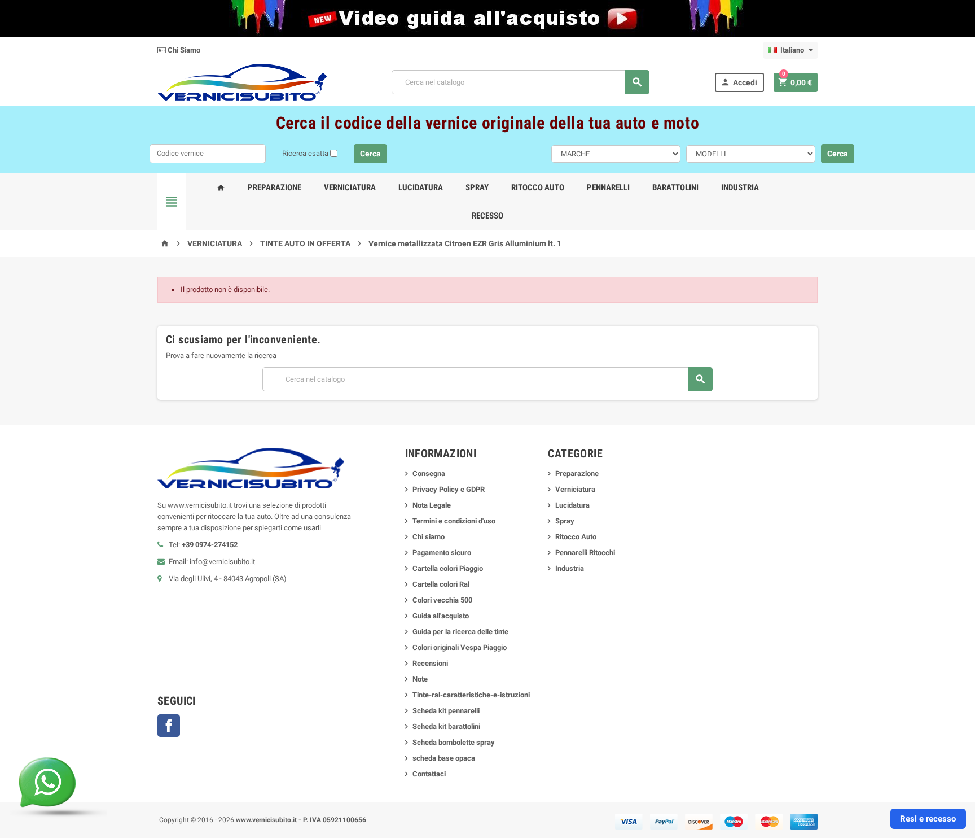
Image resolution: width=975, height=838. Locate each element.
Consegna (428, 473)
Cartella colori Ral (440, 584)
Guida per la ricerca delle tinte (460, 631)
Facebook (168, 725)
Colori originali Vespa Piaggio (459, 647)
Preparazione (274, 187)
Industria (740, 187)
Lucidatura (420, 187)
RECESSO (487, 216)
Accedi (739, 82)
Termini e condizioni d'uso (453, 521)
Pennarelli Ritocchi (585, 552)
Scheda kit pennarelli (446, 710)
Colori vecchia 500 (442, 600)
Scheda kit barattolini (446, 726)
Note (420, 679)
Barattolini (675, 187)
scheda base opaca (443, 758)
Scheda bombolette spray (453, 742)
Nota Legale (431, 505)
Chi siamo (428, 537)
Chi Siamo (183, 50)
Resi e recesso (928, 819)
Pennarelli (608, 187)
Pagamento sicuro (441, 552)
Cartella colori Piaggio (447, 568)
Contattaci (429, 774)
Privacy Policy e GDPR (448, 489)
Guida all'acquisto (440, 616)
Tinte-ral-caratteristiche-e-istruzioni (471, 695)
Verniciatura (350, 187)
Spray (477, 187)
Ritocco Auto (537, 187)
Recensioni (430, 663)
